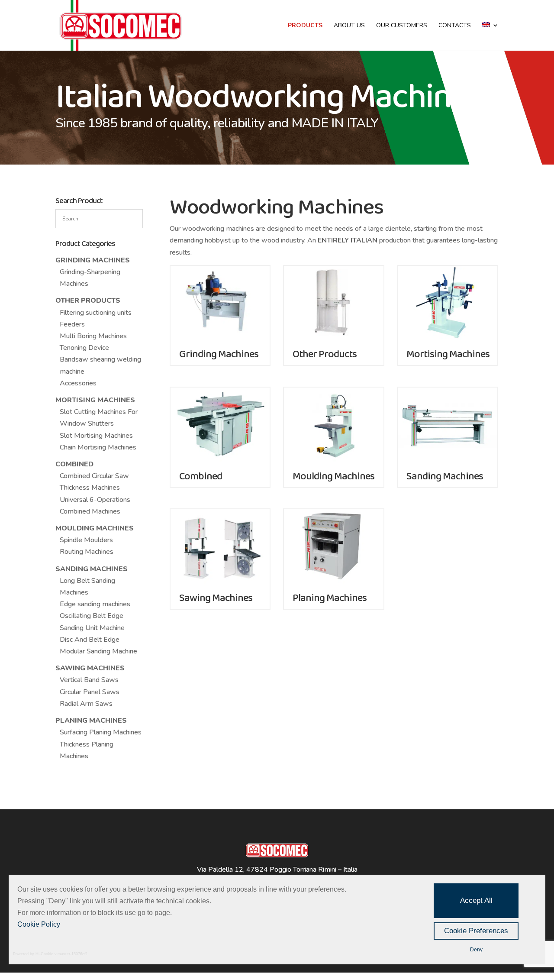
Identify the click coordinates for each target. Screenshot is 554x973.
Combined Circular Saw (94, 476)
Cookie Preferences (476, 931)
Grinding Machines (92, 260)
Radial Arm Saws (86, 703)
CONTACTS (454, 26)
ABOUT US (349, 26)
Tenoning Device (84, 347)
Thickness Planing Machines (86, 750)
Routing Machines (86, 551)
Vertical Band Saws (89, 680)
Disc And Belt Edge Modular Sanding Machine (98, 645)
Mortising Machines (95, 400)
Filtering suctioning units (96, 312)
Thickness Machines (90, 487)
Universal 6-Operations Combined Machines (95, 505)
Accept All (476, 900)
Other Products (87, 300)
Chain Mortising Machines (98, 447)
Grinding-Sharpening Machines (90, 277)
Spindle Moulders (86, 540)
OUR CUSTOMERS (401, 26)
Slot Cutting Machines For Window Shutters (99, 417)
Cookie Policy (38, 924)
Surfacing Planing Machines (101, 732)
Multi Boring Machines (93, 336)
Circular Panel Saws (89, 692)
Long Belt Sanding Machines (87, 586)
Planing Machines (91, 720)
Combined (74, 464)
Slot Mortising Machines (96, 435)
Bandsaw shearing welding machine (100, 365)
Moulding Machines (94, 528)
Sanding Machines (91, 569)
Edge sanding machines (95, 604)
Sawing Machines (90, 668)
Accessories (78, 383)
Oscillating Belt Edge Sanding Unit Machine (92, 621)
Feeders (72, 324)
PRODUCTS (305, 26)
